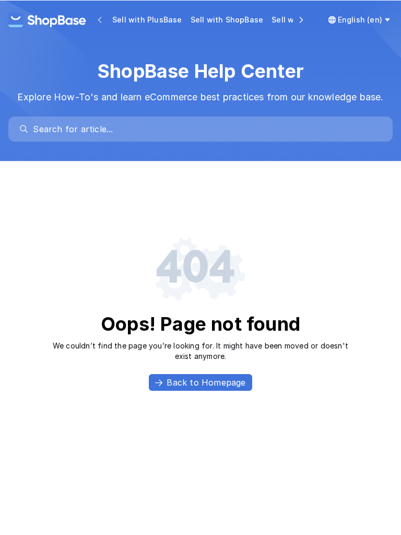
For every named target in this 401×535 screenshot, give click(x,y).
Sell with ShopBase (227, 19)
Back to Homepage (206, 382)
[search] (205, 129)
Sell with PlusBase (147, 19)
